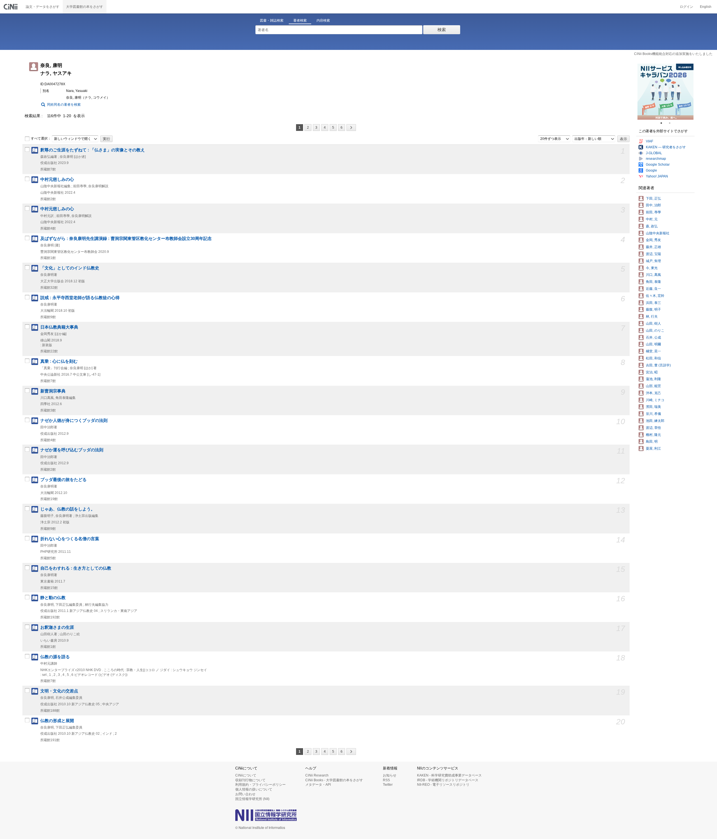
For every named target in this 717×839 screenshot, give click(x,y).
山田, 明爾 (653, 344)
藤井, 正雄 (653, 247)
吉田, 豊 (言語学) (658, 365)
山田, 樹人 (653, 323)
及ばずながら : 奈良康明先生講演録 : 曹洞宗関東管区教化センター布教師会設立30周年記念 (126, 238)
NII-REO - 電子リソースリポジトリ (443, 785)
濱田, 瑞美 (653, 407)
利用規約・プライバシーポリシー (260, 785)
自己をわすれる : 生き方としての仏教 (75, 568)
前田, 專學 (653, 212)
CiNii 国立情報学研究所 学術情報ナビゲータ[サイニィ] (11, 6)
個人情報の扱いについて (253, 789)
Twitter (388, 785)
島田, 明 (652, 441)
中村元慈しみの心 (57, 179)
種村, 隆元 (653, 435)
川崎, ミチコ (655, 400)
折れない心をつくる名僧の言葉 (69, 539)
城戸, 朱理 (653, 261)
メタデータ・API (318, 785)
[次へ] (351, 127)
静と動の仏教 (53, 597)
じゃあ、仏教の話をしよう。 (67, 509)
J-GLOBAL (654, 153)
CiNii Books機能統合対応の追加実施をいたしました (673, 54)
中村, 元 (652, 219)
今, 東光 (652, 268)
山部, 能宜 (653, 386)
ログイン (686, 7)
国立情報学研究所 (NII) (252, 799)
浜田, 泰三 (653, 303)
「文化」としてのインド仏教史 (69, 268)
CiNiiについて (245, 775)
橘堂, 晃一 (653, 351)
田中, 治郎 (653, 205)
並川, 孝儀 (653, 414)
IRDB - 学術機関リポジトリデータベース (447, 780)
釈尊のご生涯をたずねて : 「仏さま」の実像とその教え (92, 150)
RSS (386, 780)
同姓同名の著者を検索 (64, 105)
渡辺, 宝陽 (653, 254)
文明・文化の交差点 (59, 691)
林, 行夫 (652, 316)
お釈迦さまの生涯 (57, 627)
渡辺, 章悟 (653, 428)
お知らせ (389, 775)
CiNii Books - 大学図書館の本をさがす (334, 780)
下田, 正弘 (653, 198)
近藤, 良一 (653, 289)
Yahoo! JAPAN (657, 176)
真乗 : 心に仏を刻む (59, 361)
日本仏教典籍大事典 (59, 327)
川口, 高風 (653, 275)
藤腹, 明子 (653, 309)
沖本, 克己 (653, 393)
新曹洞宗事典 (53, 391)
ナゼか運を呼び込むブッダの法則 (71, 450)
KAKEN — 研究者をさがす (666, 147)
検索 (441, 29)
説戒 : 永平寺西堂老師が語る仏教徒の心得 (80, 297)
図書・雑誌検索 (271, 20)
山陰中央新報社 (657, 233)
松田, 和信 (653, 358)
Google (651, 170)
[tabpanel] (665, 92)
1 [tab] (663, 123)
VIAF (649, 141)
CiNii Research (317, 775)
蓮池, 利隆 (653, 379)
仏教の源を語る (55, 657)
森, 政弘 (652, 226)
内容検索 (323, 20)
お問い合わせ (245, 794)
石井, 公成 (653, 337)
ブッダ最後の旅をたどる (63, 479)
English (705, 7)
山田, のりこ (655, 330)
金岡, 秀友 (653, 240)
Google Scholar (658, 165)
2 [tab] (672, 123)
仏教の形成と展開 (57, 720)
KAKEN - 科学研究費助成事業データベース (449, 775)
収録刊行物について (250, 780)
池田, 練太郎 (655, 421)
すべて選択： (41, 138)
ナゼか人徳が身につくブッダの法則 (74, 420)
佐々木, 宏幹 (655, 296)
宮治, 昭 (652, 372)
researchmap (656, 159)
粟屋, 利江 (653, 448)
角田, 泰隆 (653, 282)
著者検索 (300, 20)
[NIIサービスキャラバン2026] (665, 92)
